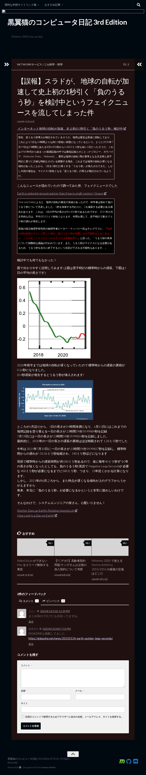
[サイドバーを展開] (6, 64)
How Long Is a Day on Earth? (35, 515)
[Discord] (135, 761)
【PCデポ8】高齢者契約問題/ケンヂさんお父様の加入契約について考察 (70, 565)
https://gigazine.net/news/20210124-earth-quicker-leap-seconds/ (71, 638)
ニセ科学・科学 (53, 64)
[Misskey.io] (122, 761)
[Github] (129, 761)
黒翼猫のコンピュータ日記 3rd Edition (67, 22)
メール (80, 690)
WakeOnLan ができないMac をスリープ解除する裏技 (33, 565)
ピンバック (55, 600)
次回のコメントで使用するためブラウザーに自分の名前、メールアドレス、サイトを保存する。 (74, 716)
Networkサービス (29, 64)
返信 (31, 621)
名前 (24, 690)
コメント (30, 600)
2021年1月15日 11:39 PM (55, 611)
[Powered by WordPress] (20, 767)
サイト (24, 703)
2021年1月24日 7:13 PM (57, 628)
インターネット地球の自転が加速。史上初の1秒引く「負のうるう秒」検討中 (70, 128)
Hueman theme (48, 767)
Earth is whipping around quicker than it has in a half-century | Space (60, 193)
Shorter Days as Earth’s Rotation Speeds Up (45, 510)
